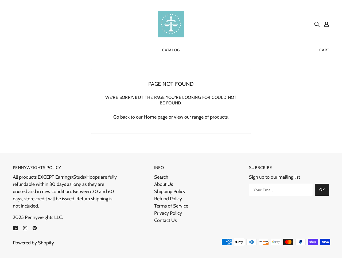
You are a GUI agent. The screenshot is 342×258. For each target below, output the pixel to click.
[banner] (171, 23)
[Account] (326, 24)
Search (161, 177)
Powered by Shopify (33, 243)
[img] (317, 24)
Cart (324, 50)
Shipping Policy (169, 191)
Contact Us (165, 220)
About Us (163, 184)
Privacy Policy (168, 213)
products (219, 117)
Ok (322, 189)
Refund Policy (168, 199)
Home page (156, 117)
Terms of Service (171, 206)
